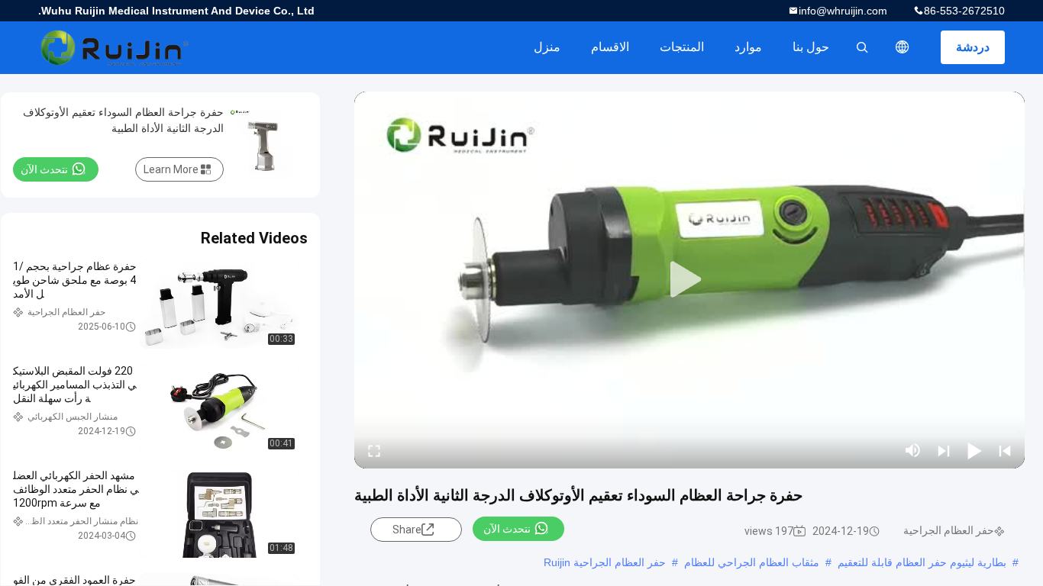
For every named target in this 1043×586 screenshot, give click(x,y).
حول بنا (811, 46)
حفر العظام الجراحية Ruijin (605, 562)
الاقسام (610, 46)
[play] (689, 280)
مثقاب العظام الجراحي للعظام (751, 562)
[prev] (1005, 450)
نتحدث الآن (507, 529)
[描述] (902, 47)
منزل (547, 46)
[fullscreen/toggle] (374, 450)
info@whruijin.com (843, 11)
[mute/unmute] (913, 450)
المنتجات (682, 46)
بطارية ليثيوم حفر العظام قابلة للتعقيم (922, 562)
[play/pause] (974, 450)
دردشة (973, 46)
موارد (748, 46)
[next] (943, 450)
